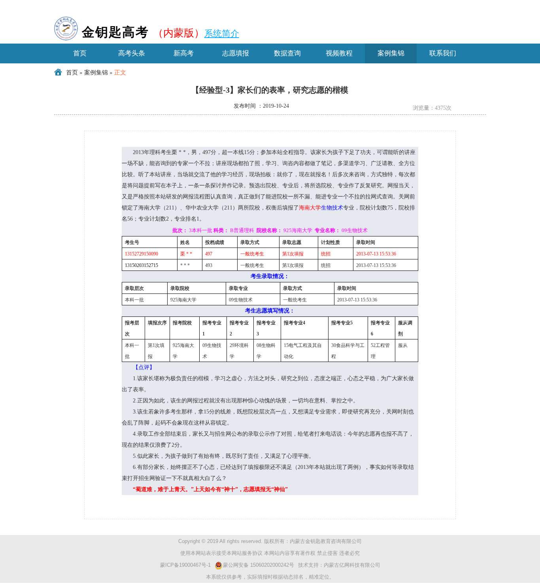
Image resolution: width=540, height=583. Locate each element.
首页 (72, 72)
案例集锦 (96, 72)
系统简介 (221, 33)
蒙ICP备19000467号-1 (185, 565)
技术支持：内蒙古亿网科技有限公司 (339, 565)
